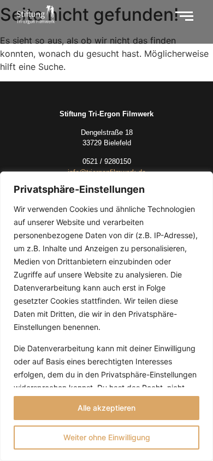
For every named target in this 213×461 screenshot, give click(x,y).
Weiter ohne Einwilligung (106, 437)
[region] (106, 316)
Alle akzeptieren (106, 407)
